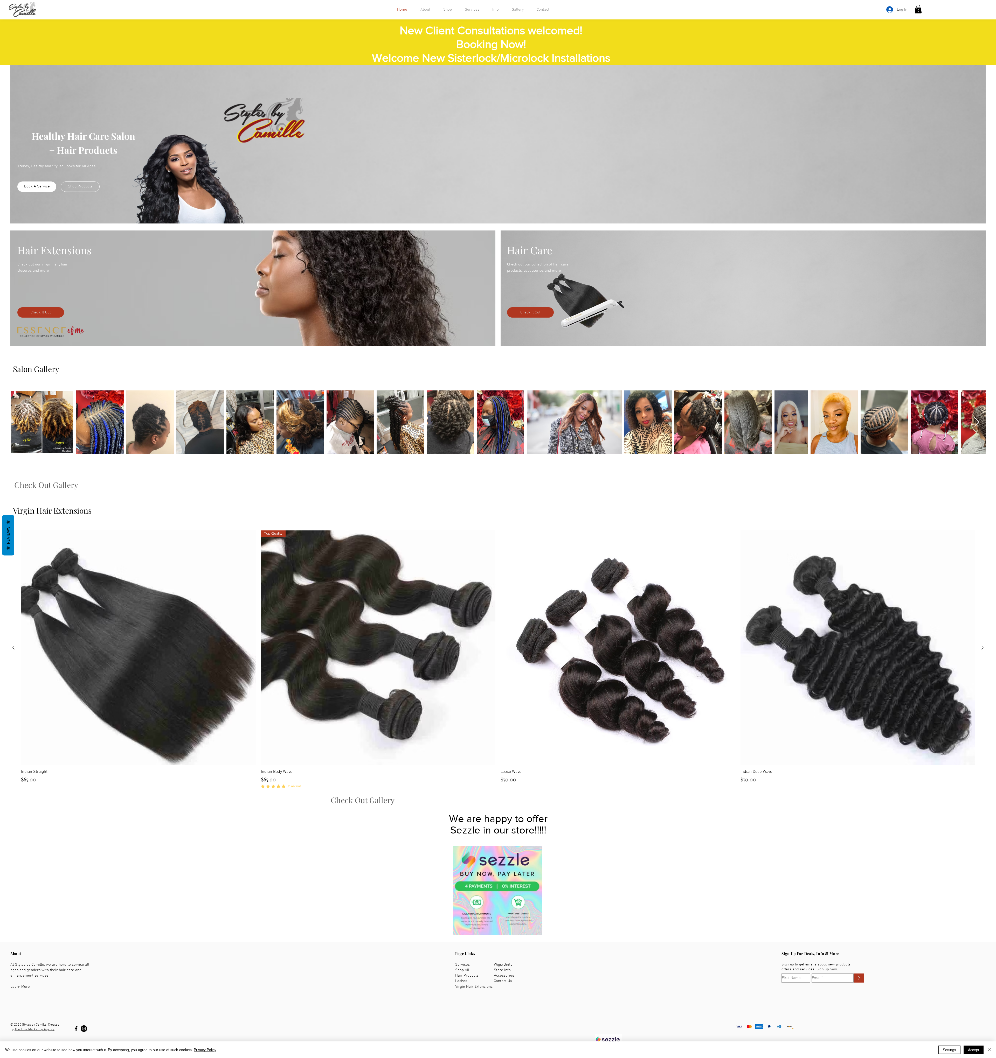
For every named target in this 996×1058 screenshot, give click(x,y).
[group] (498, 660)
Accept (973, 1049)
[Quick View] (138, 647)
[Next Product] (982, 647)
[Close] (990, 1050)
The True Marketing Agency (34, 1029)
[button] (918, 9)
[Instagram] (84, 1028)
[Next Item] (977, 422)
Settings (949, 1049)
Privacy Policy (205, 1049)
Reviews (8, 535)
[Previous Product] (13, 647)
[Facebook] (76, 1028)
